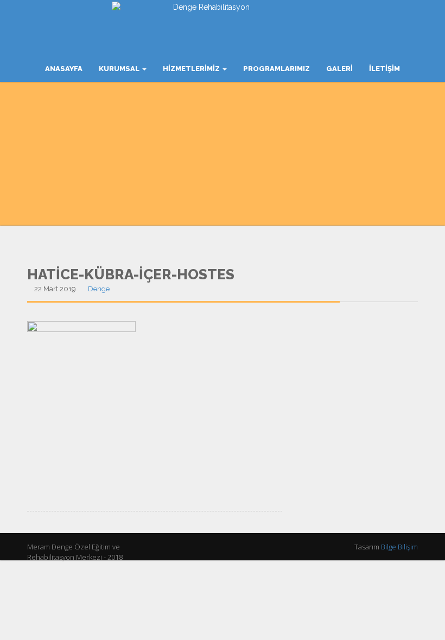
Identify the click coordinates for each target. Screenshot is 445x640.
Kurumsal (120, 69)
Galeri (339, 69)
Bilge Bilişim (399, 547)
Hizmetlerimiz (192, 69)
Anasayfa (63, 69)
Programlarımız (276, 69)
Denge (99, 289)
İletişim (384, 69)
